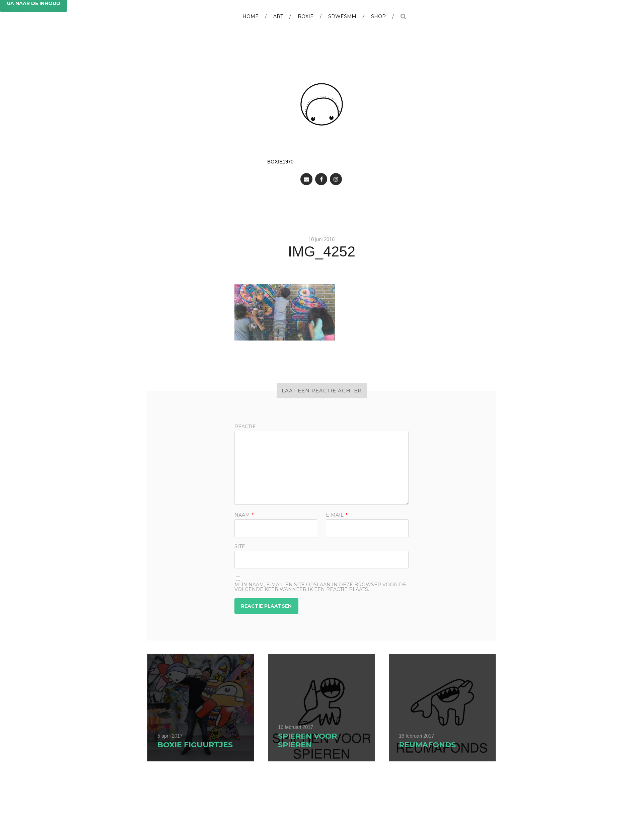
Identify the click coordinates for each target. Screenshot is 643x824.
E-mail (336, 515)
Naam (244, 515)
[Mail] (306, 179)
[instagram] (336, 179)
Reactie (245, 426)
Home (250, 16)
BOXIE (305, 16)
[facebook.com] (321, 179)
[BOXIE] (321, 104)
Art (278, 16)
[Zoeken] (403, 14)
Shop (378, 16)
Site (239, 546)
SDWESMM (342, 16)
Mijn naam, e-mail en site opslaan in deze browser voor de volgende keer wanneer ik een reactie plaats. (320, 587)
